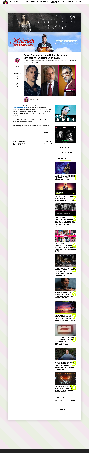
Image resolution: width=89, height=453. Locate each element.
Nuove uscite (44, 1)
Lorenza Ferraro (17, 65)
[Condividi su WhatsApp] (17, 76)
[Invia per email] (17, 90)
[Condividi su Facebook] (17, 79)
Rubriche (70, 1)
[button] (17, 87)
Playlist (79, 1)
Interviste (34, 1)
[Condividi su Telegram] (17, 84)
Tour (63, 1)
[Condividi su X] (17, 81)
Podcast (54, 2)
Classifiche (55, 1)
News (26, 1)
